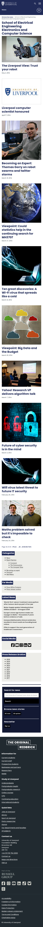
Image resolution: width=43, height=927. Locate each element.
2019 (8, 674)
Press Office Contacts (13, 587)
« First (14, 547)
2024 (8, 664)
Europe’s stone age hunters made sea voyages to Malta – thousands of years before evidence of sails (19, 615)
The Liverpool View (16, 567)
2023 (8, 666)
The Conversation (16, 565)
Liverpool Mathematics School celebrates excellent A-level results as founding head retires (20, 622)
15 (24, 547)
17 (28, 547)
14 (22, 547)
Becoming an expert (13, 570)
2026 (8, 659)
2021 (8, 670)
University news (7, 17)
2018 (8, 676)
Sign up (7, 726)
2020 (8, 672)
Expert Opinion (11, 560)
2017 (8, 678)
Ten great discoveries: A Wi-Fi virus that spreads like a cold (19, 293)
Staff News (10, 574)
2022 (8, 668)
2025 (8, 661)
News (4, 10)
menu (39, 10)
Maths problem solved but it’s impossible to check (18, 533)
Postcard (9, 572)
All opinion (17, 713)
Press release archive (13, 589)
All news (7, 713)
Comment (13, 563)
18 (30, 547)
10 (19, 547)
